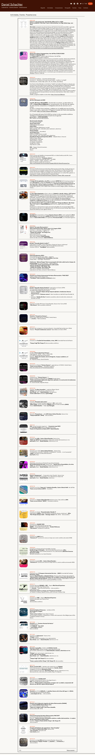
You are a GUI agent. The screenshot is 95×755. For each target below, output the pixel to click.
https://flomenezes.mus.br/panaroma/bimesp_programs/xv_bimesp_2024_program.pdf (50, 175)
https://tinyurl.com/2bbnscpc (58, 94)
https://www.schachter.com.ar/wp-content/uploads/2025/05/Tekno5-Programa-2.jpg (49, 163)
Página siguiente (71, 750)
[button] (90, 3)
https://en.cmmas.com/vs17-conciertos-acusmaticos (42, 367)
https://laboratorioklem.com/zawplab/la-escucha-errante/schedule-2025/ (47, 48)
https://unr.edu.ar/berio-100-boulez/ (47, 111)
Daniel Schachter (12, 4)
